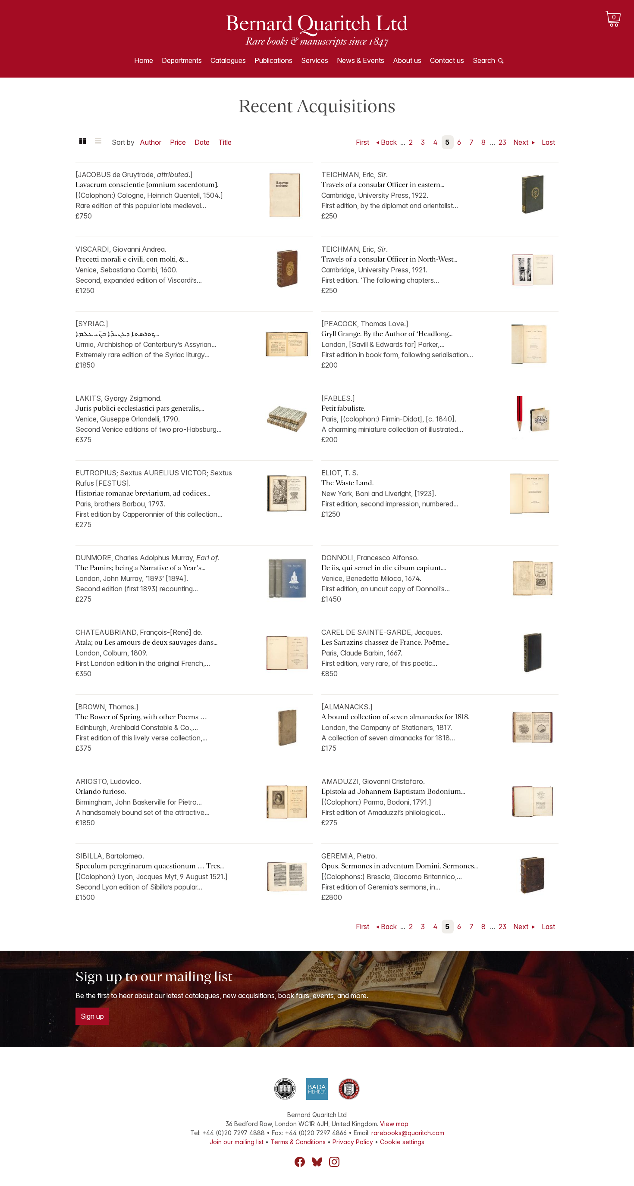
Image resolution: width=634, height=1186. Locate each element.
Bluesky (317, 1162)
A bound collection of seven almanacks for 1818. (395, 717)
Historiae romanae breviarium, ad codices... (142, 493)
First (362, 142)
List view (98, 142)
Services (314, 60)
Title (225, 142)
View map (394, 1123)
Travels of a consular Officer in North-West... (389, 259)
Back (389, 142)
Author (150, 142)
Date (202, 142)
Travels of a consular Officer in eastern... (382, 185)
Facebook (300, 1162)
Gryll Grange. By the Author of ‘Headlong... (386, 334)
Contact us (447, 60)
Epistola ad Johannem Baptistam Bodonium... (393, 791)
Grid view (82, 142)
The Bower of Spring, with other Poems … (141, 717)
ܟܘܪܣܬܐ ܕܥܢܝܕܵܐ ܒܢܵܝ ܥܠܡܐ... (117, 334)
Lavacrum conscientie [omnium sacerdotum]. (146, 185)
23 (502, 142)
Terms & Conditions (298, 1141)
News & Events (360, 60)
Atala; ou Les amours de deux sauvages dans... (146, 642)
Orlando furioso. (100, 791)
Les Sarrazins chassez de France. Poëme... (385, 642)
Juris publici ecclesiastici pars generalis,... (139, 408)
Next (521, 142)
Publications (273, 60)
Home (143, 60)
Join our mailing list (237, 1141)
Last (548, 142)
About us (407, 60)
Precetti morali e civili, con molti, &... (131, 259)
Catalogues (228, 60)
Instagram (334, 1162)
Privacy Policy (353, 1141)
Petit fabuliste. (343, 408)
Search (484, 60)
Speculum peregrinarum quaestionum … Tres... (149, 866)
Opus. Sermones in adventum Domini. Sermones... (399, 866)
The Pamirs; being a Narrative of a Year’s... (140, 568)
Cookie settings (402, 1141)
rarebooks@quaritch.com (407, 1132)
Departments (182, 60)
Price (178, 142)
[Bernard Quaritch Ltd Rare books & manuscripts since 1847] (317, 30)
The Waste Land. (347, 483)
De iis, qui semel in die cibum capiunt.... (383, 568)
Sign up (92, 1016)
